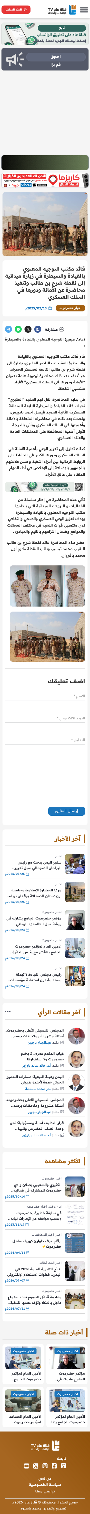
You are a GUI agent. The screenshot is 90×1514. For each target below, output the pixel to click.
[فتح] (84, 9)
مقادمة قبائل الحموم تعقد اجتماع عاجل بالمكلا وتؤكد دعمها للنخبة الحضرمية (35, 1300)
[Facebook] (37, 329)
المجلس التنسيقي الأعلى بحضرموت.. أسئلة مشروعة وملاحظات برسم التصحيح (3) (35, 1103)
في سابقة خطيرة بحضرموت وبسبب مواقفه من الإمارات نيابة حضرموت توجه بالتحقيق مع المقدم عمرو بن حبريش (33, 1216)
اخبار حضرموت (71, 308)
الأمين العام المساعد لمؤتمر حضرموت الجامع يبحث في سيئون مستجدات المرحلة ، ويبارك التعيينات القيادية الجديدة (25, 1419)
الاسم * (79, 696)
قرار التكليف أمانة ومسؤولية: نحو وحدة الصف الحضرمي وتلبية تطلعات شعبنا (37, 1126)
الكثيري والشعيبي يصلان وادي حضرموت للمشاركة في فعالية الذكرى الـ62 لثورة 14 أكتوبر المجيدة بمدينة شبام (34, 1188)
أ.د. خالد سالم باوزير (36, 1065)
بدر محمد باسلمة (38, 1089)
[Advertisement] (45, 112)
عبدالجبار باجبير (39, 1042)
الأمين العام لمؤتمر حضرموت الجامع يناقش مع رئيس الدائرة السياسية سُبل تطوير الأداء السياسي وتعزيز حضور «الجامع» (36, 949)
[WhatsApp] (18, 329)
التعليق (78, 739)
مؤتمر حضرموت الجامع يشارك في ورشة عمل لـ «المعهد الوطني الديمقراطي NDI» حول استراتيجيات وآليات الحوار (34, 921)
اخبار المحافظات (43, 1234)
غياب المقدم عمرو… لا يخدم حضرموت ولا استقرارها (42, 1056)
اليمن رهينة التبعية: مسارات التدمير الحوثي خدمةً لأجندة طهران (35, 1079)
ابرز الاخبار (55, 1206)
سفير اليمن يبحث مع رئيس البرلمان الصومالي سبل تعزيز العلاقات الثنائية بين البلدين (38, 865)
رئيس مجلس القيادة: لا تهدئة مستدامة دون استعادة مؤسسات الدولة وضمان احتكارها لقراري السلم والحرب (36, 977)
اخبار (58, 856)
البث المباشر (13, 9)
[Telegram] (8, 329)
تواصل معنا (45, 1491)
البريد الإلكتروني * (71, 718)
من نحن (45, 1478)
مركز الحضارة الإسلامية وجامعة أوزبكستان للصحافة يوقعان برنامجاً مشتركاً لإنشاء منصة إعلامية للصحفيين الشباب (33, 893)
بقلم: (55, 1042)
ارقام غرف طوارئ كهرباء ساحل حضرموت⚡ (37, 1244)
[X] (28, 329)
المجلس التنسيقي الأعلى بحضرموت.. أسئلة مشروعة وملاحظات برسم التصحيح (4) (35, 1033)
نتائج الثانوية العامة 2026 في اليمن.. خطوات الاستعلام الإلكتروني (34, 1272)
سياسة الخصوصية (45, 1484)
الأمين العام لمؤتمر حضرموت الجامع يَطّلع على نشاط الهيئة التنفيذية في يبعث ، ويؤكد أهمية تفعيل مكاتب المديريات (67, 1419)
